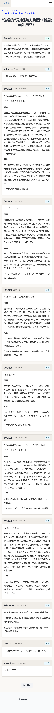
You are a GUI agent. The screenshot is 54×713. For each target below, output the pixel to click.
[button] (50, 3)
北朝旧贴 (13, 10)
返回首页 (27, 685)
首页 (4, 10)
